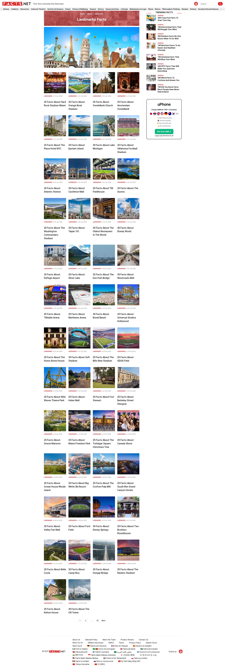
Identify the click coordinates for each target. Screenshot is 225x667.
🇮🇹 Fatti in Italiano (80, 649)
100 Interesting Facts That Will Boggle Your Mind (169, 28)
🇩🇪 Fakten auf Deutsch (96, 646)
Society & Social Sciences (208, 9)
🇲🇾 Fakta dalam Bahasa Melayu (85, 658)
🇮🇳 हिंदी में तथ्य (78, 655)
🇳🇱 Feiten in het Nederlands (114, 658)
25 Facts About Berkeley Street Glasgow (125, 400)
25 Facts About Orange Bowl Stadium (76, 105)
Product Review (127, 640)
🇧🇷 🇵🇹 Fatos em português (104, 649)
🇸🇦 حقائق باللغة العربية (123, 652)
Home (82, 14)
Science (193, 9)
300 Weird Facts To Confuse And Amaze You (168, 79)
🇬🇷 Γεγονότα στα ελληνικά (148, 652)
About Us (76, 640)
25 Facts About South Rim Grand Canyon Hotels (126, 487)
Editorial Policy (91, 640)
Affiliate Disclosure (95, 643)
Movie (150, 9)
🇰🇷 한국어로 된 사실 (148, 655)
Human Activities (112, 9)
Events (68, 9)
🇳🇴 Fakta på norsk (80, 652)
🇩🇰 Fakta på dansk (127, 649)
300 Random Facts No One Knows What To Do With (169, 37)
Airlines (6, 9)
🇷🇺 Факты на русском (103, 661)
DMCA (111, 643)
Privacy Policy (135, 643)
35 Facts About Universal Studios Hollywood (126, 318)
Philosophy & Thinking (171, 9)
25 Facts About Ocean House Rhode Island (55, 487)
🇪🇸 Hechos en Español (142, 646)
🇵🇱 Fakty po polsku (139, 658)
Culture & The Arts (38, 9)
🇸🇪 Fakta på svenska (149, 649)
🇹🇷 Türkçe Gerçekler (81, 664)
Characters (24, 9)
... (221, 9)
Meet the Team (109, 640)
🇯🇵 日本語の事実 (128, 655)
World (89, 14)
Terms (121, 643)
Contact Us (143, 640)
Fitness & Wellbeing (80, 9)
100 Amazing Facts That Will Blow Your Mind (168, 58)
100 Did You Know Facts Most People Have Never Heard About (168, 89)
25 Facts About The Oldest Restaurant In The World (103, 231)
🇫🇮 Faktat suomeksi (100, 652)
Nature (157, 9)
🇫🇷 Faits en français (119, 646)
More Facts (77, 646)
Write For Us (78, 643)
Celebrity (14, 9)
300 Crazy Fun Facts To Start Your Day (168, 19)
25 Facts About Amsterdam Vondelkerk (125, 105)
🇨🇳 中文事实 (100, 664)
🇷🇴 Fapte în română (81, 661)
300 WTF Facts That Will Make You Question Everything (168, 68)
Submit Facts (151, 643)
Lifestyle (124, 9)
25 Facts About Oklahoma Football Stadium (127, 148)
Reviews (185, 9)
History (101, 9)
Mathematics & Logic (138, 9)
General (93, 9)
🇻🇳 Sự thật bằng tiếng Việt (129, 661)
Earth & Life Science (55, 9)
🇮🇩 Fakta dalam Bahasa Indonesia (102, 655)
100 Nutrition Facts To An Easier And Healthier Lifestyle (169, 47)
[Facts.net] (16, 4)
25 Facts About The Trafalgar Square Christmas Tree (103, 443)
